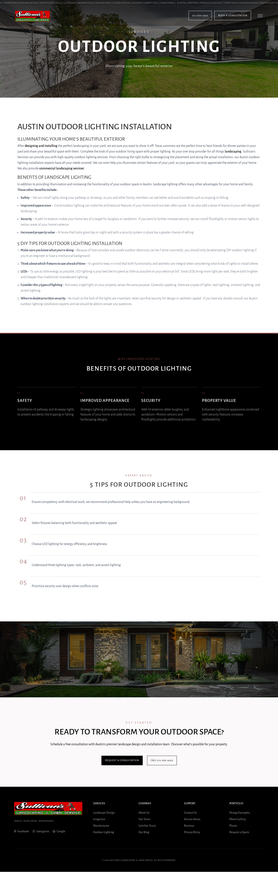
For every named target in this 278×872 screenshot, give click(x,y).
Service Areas (192, 819)
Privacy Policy (192, 832)
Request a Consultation (122, 760)
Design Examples (239, 813)
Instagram (42, 831)
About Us (144, 813)
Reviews (189, 826)
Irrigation (99, 819)
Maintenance (101, 826)
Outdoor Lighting (103, 832)
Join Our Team (147, 826)
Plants (233, 826)
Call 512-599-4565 (162, 760)
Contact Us (190, 813)
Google (60, 831)
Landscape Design (104, 813)
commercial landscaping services (61, 168)
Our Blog (144, 832)
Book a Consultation (232, 15)
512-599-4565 (200, 15)
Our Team (144, 819)
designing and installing (41, 146)
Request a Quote (239, 832)
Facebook (23, 831)
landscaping (233, 151)
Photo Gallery (237, 819)
